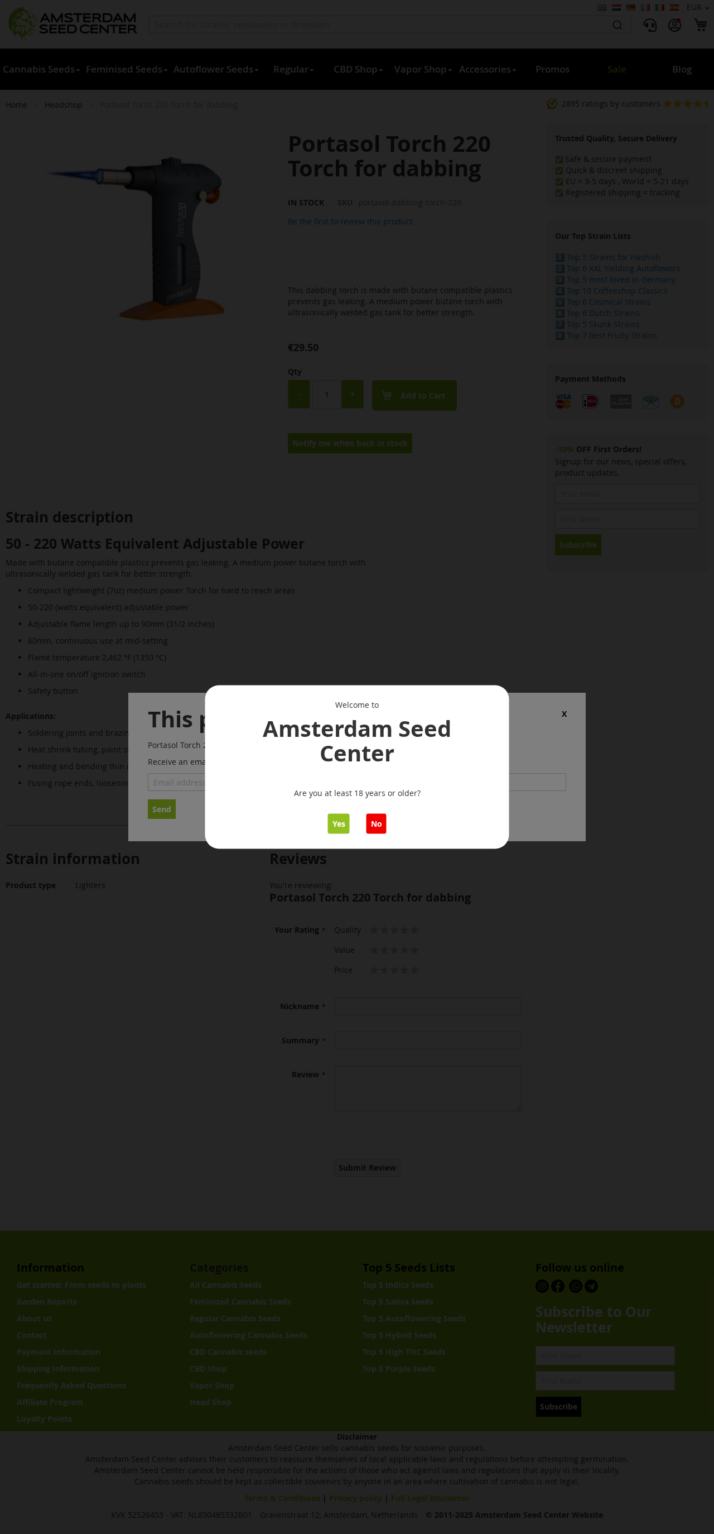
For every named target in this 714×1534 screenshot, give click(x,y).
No (376, 823)
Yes (338, 823)
